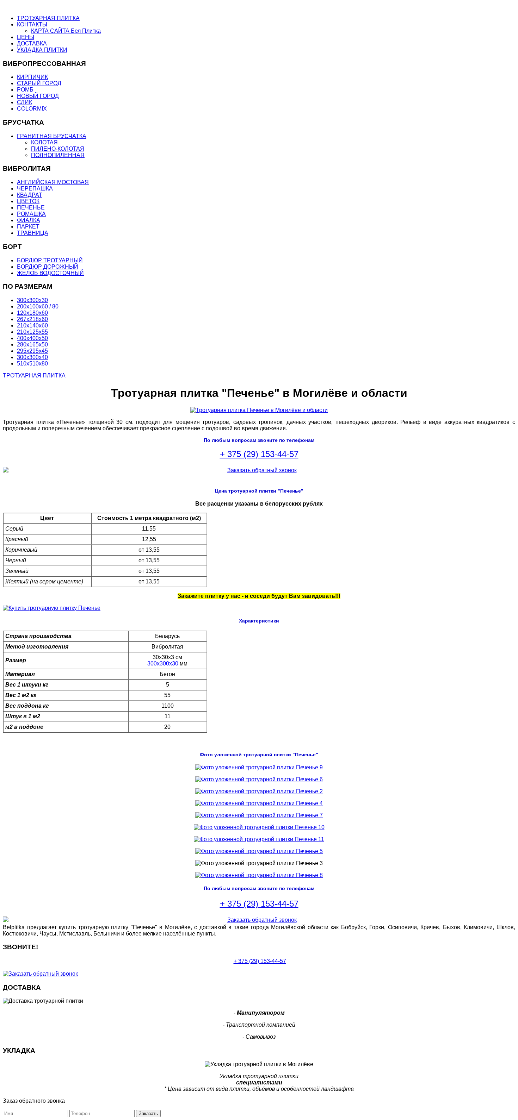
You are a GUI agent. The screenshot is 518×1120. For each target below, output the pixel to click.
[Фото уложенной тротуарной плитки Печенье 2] (259, 791)
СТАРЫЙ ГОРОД (39, 83)
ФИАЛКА (28, 220)
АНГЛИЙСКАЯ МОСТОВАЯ (53, 182)
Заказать (148, 1113)
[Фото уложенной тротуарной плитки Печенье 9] (259, 767)
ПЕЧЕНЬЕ (31, 208)
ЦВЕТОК (28, 201)
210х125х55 (32, 332)
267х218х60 (32, 319)
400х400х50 (32, 338)
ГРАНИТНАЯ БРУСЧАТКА (51, 136)
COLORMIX (32, 109)
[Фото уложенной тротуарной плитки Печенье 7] (259, 815)
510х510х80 (32, 364)
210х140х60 (32, 326)
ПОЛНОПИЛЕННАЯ (58, 155)
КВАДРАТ (29, 195)
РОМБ (25, 90)
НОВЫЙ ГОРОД (38, 96)
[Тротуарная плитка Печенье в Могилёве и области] (259, 410)
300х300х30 (32, 300)
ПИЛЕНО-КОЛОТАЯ (57, 149)
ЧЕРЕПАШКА (35, 189)
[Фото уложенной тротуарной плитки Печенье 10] (259, 827)
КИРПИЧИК (32, 77)
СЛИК (24, 102)
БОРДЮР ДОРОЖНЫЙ (47, 267)
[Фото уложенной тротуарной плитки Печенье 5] (259, 851)
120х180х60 (32, 313)
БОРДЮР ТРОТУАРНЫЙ (50, 260)
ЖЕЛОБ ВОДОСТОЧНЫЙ (50, 273)
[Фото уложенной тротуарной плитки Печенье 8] (259, 875)
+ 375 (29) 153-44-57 (259, 454)
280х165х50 (32, 345)
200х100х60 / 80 (37, 306)
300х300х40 (32, 357)
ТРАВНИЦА (32, 233)
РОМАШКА (31, 214)
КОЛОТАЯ (44, 142)
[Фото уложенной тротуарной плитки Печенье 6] (259, 779)
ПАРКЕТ (28, 227)
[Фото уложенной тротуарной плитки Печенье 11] (259, 839)
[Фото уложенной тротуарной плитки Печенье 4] (259, 803)
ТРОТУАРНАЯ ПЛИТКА (34, 375)
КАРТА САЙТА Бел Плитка (66, 31)
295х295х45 (32, 351)
